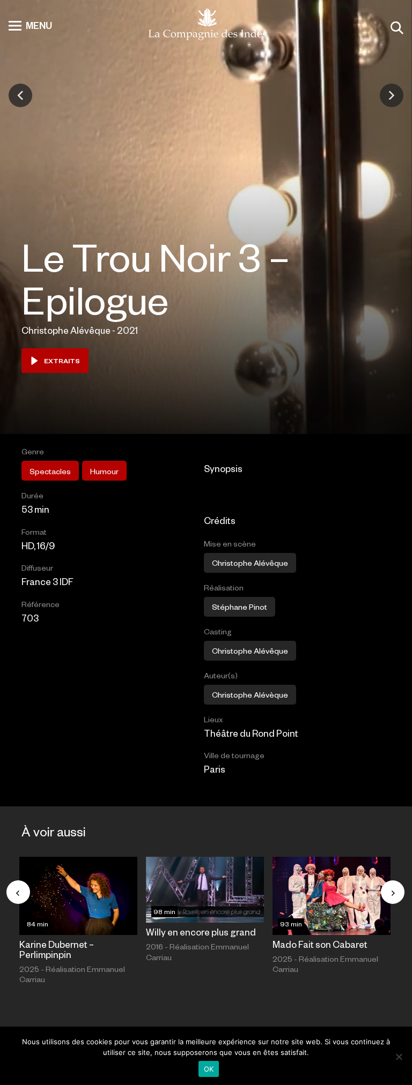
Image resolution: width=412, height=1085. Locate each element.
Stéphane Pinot (239, 606)
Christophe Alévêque (250, 562)
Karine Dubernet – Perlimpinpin (56, 949)
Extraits (62, 360)
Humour (104, 471)
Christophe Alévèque (250, 694)
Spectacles (50, 471)
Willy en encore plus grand (201, 932)
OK (209, 1069)
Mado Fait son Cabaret (320, 944)
